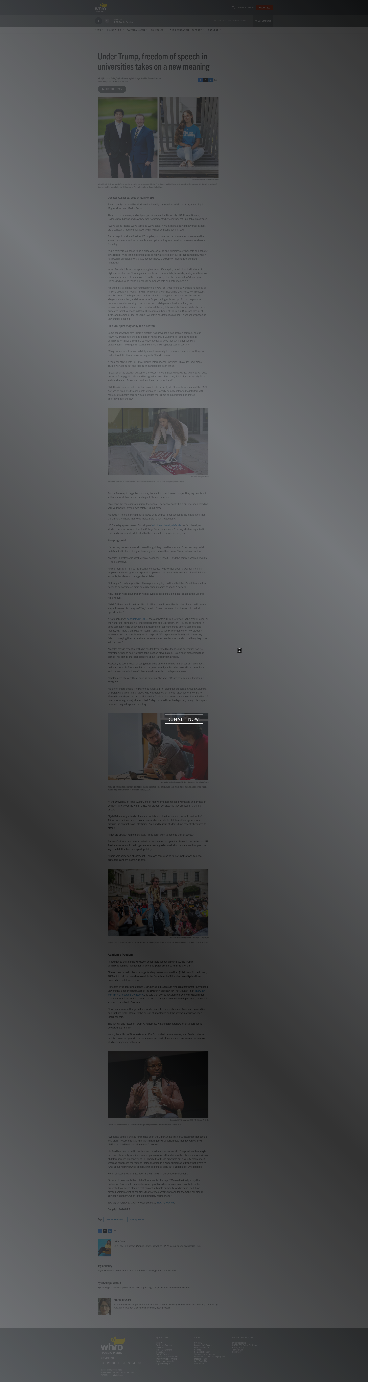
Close (239, 650)
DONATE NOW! (184, 719)
